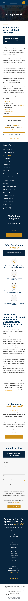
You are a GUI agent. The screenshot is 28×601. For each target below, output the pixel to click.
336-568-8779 (14, 536)
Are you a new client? (7, 479)
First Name (5, 462)
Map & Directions (14, 572)
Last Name (5, 466)
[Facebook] (10, 578)
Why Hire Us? (14, 551)
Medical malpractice (8, 109)
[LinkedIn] (13, 578)
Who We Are (14, 553)
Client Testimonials (14, 436)
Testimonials (14, 558)
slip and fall (22, 105)
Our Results (14, 557)
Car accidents (7, 101)
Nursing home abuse (8, 111)
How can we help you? (7, 484)
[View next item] (15, 230)
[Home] (13, 2)
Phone (4, 471)
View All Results (14, 235)
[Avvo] (15, 578)
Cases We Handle (14, 555)
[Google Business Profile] (17, 578)
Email (4, 475)
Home (14, 549)
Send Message (14, 506)
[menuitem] (14, 149)
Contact (14, 560)
